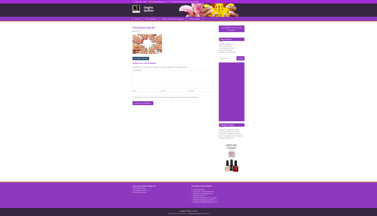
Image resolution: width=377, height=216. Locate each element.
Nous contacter (194, 19)
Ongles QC (137, 31)
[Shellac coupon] (231, 174)
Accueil (137, 19)
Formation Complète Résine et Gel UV (205, 202)
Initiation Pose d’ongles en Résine (203, 200)
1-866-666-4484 (140, 2)
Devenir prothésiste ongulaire (173, 19)
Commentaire (137, 70)
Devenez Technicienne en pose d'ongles (185, 2)
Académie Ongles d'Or (226, 44)
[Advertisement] (232, 91)
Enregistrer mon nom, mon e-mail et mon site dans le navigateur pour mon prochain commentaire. (166, 97)
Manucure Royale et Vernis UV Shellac (205, 198)
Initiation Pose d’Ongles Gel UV (203, 194)
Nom (135, 91)
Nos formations (151, 19)
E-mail (163, 91)
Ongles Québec (149, 9)
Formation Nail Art (141, 58)
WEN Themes (205, 213)
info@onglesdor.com (159, 2)
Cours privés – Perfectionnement (203, 192)
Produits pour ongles (225, 130)
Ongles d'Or (230, 138)
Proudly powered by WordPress (178, 213)
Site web (191, 91)
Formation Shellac (199, 190)
